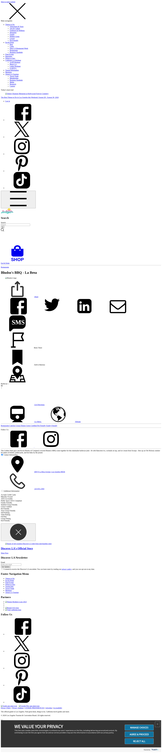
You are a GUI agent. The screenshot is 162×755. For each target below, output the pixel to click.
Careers (12, 86)
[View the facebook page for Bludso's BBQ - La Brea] (17, 447)
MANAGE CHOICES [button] (139, 727)
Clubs (12, 46)
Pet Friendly (41, 426)
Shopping (13, 32)
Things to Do (10, 24)
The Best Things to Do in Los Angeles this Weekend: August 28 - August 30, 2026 (30, 97)
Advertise (48, 708)
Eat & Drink (9, 42)
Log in (7, 101)
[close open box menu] (17, 19)
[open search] (81, 236)
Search (3, 223)
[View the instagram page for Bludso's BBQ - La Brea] (50, 447)
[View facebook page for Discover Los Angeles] (21, 120)
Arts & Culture (15, 28)
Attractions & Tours (16, 26)
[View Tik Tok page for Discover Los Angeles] (21, 188)
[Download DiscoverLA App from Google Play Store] (29, 706)
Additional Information (11, 491)
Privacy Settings (17, 708)
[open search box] (81, 236)
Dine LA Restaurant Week (19, 48)
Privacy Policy (6, 708)
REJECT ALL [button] (139, 741)
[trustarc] (155, 749)
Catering (12, 426)
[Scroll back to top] (2, 719)
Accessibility (57, 708)
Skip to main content (8, 2)
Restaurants (14, 50)
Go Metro (38, 422)
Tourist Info (9, 586)
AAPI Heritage (15, 62)
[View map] (17, 382)
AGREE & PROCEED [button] (139, 734)
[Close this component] (18, 532)
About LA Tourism (12, 74)
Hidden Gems (14, 36)
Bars (11, 44)
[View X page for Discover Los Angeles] (21, 137)
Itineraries (8, 56)
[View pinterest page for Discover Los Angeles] (21, 171)
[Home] (7, 213)
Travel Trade (14, 76)
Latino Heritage (15, 66)
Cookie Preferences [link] (34, 708)
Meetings (8, 72)
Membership (14, 78)
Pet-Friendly (14, 40)
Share (36, 297)
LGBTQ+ (13, 68)
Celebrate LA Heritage (13, 60)
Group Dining (21, 426)
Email (3, 562)
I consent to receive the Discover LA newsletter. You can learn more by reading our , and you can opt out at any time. (49, 569)
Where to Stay (10, 58)
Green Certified (31, 426)
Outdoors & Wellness (17, 30)
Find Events (9, 54)
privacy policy (67, 569)
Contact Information (11, 455)
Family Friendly (51, 426)
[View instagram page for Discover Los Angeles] (21, 154)
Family (12, 34)
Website (78, 422)
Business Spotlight (16, 52)
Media (12, 82)
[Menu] (18, 199)
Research (13, 84)
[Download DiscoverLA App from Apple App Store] (9, 706)
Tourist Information (12, 70)
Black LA (13, 64)
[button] (157, 724)
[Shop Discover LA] (18, 261)
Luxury (12, 38)
